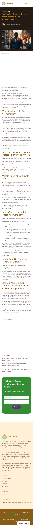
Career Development (7, 478)
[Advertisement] (16, 70)
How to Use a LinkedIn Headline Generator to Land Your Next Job (15, 359)
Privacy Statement (24, 519)
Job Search (4, 481)
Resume (4, 489)
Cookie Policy (17, 521)
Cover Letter (5, 491)
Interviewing (5, 486)
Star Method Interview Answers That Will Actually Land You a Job (16, 370)
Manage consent (23, 523)
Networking (4, 483)
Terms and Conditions (8, 519)
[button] (29, 3)
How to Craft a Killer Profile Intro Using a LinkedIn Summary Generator (14, 364)
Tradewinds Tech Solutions (14, 512)
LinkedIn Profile (6, 11)
